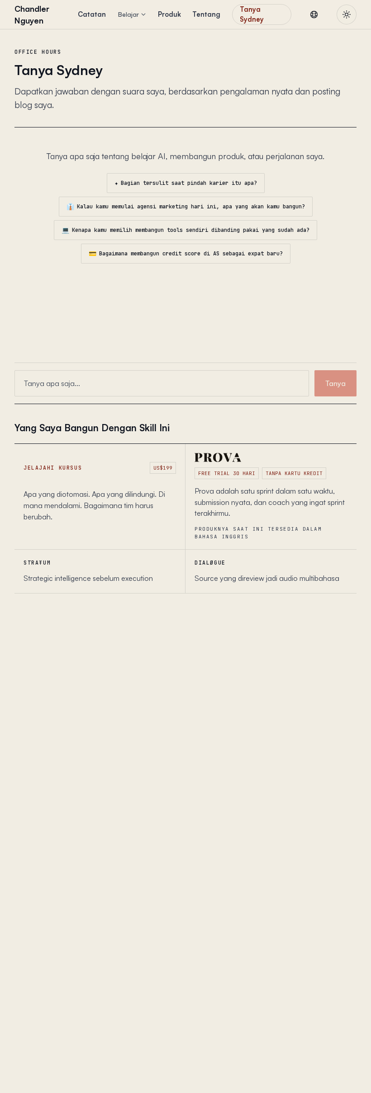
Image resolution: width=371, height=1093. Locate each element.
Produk (170, 14)
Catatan (92, 14)
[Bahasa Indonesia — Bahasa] (314, 14)
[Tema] (347, 14)
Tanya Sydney (252, 14)
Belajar (128, 14)
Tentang (206, 14)
